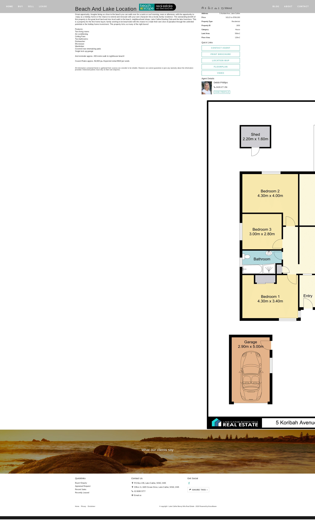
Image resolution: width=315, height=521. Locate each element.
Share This (199, 490)
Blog (276, 6)
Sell (31, 6)
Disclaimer (91, 506)
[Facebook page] (189, 483)
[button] (221, 54)
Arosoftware (212, 506)
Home (9, 6)
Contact (303, 6)
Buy (20, 6)
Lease (43, 6)
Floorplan (221, 67)
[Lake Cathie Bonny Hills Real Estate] (157, 7)
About (288, 6)
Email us (137, 495)
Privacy (83, 506)
